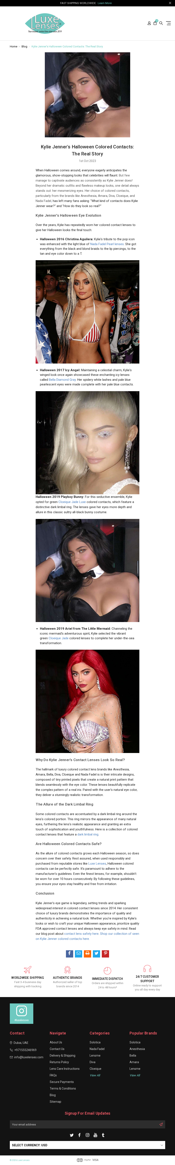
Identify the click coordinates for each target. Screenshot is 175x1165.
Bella (133, 1055)
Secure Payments (62, 1082)
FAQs (53, 1075)
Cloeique (95, 1068)
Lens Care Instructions (65, 1068)
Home (13, 46)
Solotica (95, 1042)
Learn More (105, 3)
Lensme (95, 1055)
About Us (56, 1042)
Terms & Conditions (63, 1088)
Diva (92, 1062)
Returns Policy (59, 1062)
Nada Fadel (97, 1049)
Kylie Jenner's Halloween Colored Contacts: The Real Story (67, 46)
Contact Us (57, 1049)
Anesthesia (137, 1049)
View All (135, 1075)
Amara (134, 1062)
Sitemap (55, 1101)
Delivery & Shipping (62, 1055)
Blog (24, 46)
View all (95, 1075)
